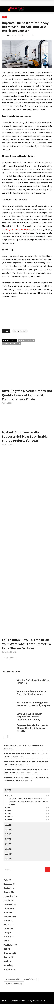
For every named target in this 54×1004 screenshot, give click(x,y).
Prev (6, 657)
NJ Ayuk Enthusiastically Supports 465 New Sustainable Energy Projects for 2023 (25, 436)
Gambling (8, 916)
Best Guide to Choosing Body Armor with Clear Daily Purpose (33, 704)
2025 (8, 824)
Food (6, 912)
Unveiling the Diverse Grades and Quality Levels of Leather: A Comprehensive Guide (27, 395)
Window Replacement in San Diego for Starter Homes (32, 693)
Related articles (9, 340)
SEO (5, 949)
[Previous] (6, 736)
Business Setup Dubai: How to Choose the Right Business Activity (32, 728)
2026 (8, 790)
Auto (6, 880)
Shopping (8, 953)
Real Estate (9, 945)
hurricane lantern (20, 331)
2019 (8, 853)
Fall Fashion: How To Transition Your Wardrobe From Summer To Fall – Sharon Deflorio (26, 644)
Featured (8, 904)
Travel (7, 965)
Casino (7, 888)
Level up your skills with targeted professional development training (29, 716)
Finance (7, 908)
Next (12, 657)
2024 (8, 829)
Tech (6, 961)
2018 (8, 858)
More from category (11, 344)
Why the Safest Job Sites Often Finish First (26, 3)
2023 (8, 834)
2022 (8, 839)
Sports (7, 957)
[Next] (10, 736)
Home (6, 928)
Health (7, 924)
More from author (26, 340)
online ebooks (12, 979)
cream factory (30, 979)
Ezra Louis (6, 35)
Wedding (8, 969)
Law (6, 932)
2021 (8, 844)
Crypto (7, 892)
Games (7, 920)
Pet (5, 940)
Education (8, 896)
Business (8, 884)
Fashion (7, 900)
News (4, 17)
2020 (8, 849)
